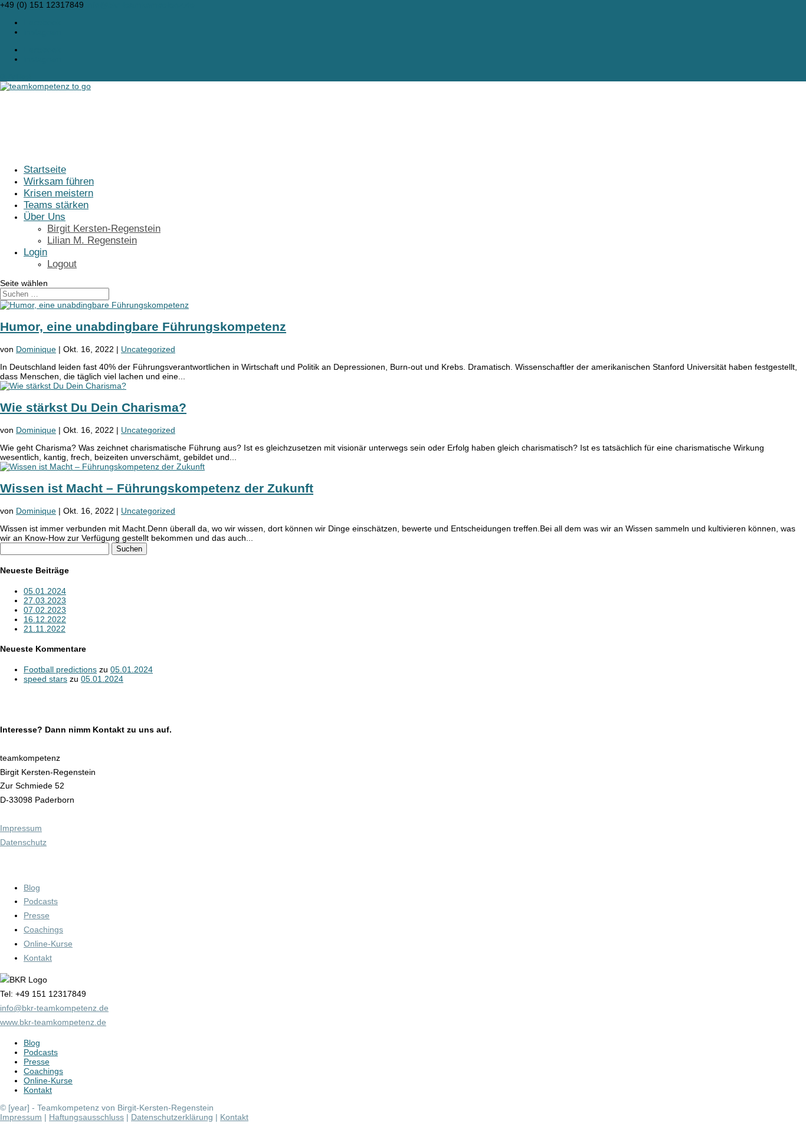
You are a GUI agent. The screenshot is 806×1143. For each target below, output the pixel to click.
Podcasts (41, 901)
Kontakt (38, 958)
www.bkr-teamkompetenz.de (53, 1022)
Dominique (36, 349)
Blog (32, 887)
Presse (37, 915)
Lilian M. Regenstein (92, 240)
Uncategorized (148, 349)
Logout (62, 264)
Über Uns (44, 216)
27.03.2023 (45, 600)
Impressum (21, 828)
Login (35, 252)
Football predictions (60, 669)
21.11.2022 (44, 628)
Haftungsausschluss (86, 1117)
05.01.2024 (45, 591)
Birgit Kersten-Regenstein (103, 228)
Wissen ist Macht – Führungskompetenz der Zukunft (156, 488)
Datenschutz (23, 842)
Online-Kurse (48, 943)
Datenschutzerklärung (172, 1117)
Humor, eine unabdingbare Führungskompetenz (143, 326)
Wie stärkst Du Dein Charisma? (93, 407)
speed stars (45, 679)
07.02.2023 (45, 610)
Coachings (43, 929)
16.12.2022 (45, 619)
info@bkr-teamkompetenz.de (54, 1008)
